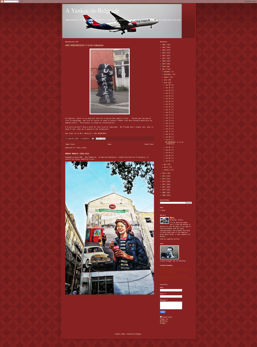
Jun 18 (168, 112)
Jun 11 (168, 131)
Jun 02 (168, 158)
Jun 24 (168, 101)
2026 (164, 45)
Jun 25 (168, 99)
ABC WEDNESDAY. (100, 133)
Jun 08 (168, 137)
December (167, 72)
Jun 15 (168, 120)
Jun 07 (168, 140)
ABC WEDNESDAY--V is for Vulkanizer (84, 45)
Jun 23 (168, 104)
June (166, 82)
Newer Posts (70, 144)
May (165, 164)
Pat (173, 218)
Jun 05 (168, 150)
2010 (164, 190)
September (168, 74)
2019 (164, 64)
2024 (164, 50)
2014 (164, 179)
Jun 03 (168, 155)
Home (109, 144)
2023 (164, 53)
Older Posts (148, 144)
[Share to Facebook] (103, 139)
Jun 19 (168, 110)
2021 (164, 58)
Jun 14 (168, 123)
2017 (164, 69)
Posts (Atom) (82, 148)
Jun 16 (168, 118)
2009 (164, 192)
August (166, 77)
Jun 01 (168, 161)
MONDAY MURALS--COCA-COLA (77, 153)
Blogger (138, 334)
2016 (164, 173)
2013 (164, 181)
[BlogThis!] (99, 139)
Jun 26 (168, 96)
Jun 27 (168, 93)
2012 (164, 184)
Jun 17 (168, 115)
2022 (164, 55)
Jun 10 (168, 134)
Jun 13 (168, 126)
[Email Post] (93, 138)
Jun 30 (168, 85)
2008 (164, 195)
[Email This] (97, 139)
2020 (164, 61)
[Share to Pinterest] (105, 139)
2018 (164, 66)
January (167, 170)
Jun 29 (168, 88)
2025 (164, 47)
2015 (164, 176)
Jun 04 (168, 153)
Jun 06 (168, 147)
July (166, 80)
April (166, 167)
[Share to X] (101, 139)
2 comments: (85, 138)
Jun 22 (168, 107)
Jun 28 (168, 90)
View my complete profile (169, 239)
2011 (164, 187)
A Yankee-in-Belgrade (92, 10)
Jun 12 (168, 129)
